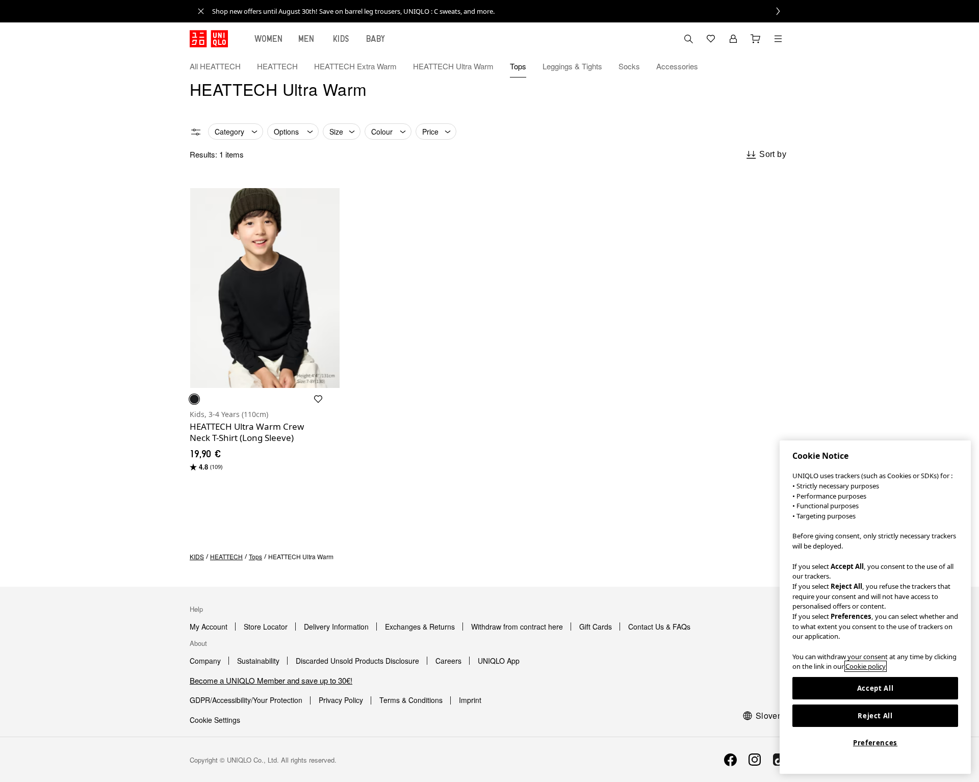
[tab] (268, 39)
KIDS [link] (197, 556)
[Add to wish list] (318, 399)
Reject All (875, 715)
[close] (201, 11)
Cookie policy (865, 666)
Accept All (875, 688)
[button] (778, 66)
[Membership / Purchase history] (733, 39)
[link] (500, 11)
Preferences (875, 742)
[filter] (196, 132)
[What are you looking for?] (688, 39)
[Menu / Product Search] (778, 39)
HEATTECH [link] (226, 556)
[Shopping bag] (755, 39)
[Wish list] (711, 39)
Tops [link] (255, 556)
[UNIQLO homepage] (209, 39)
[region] (875, 607)
